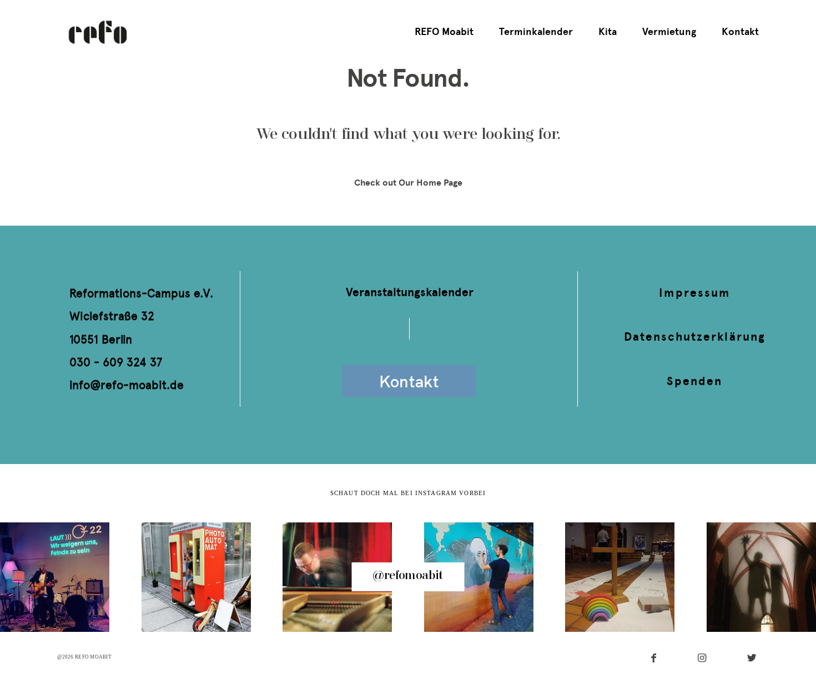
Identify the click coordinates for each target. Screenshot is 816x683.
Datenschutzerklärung (694, 336)
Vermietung (669, 32)
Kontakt (740, 32)
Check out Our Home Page (408, 182)
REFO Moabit (444, 32)
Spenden (694, 381)
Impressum (694, 293)
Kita (607, 32)
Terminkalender (536, 32)
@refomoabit (407, 576)
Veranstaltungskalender (410, 292)
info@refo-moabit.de (126, 385)
